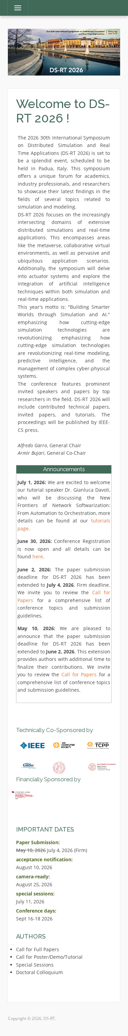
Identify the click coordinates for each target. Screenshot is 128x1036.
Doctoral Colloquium (39, 972)
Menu (15, 7)
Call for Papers (79, 674)
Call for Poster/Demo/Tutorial (49, 957)
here (37, 556)
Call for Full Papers (37, 949)
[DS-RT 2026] (64, 51)
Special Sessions (35, 964)
